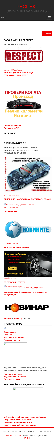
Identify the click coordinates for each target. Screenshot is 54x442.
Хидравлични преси (13, 374)
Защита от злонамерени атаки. (18, 422)
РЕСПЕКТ (27, 6)
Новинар (18, 318)
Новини (7, 318)
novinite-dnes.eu (11, 243)
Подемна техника (12, 379)
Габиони (8, 334)
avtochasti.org (10, 278)
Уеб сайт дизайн (12, 435)
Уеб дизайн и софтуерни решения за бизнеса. (25, 417)
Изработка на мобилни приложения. (20, 424)
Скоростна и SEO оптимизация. (18, 419)
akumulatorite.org (11, 207)
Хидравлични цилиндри (15, 376)
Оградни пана (10, 332)
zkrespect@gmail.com (13, 70)
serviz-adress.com (11, 195)
